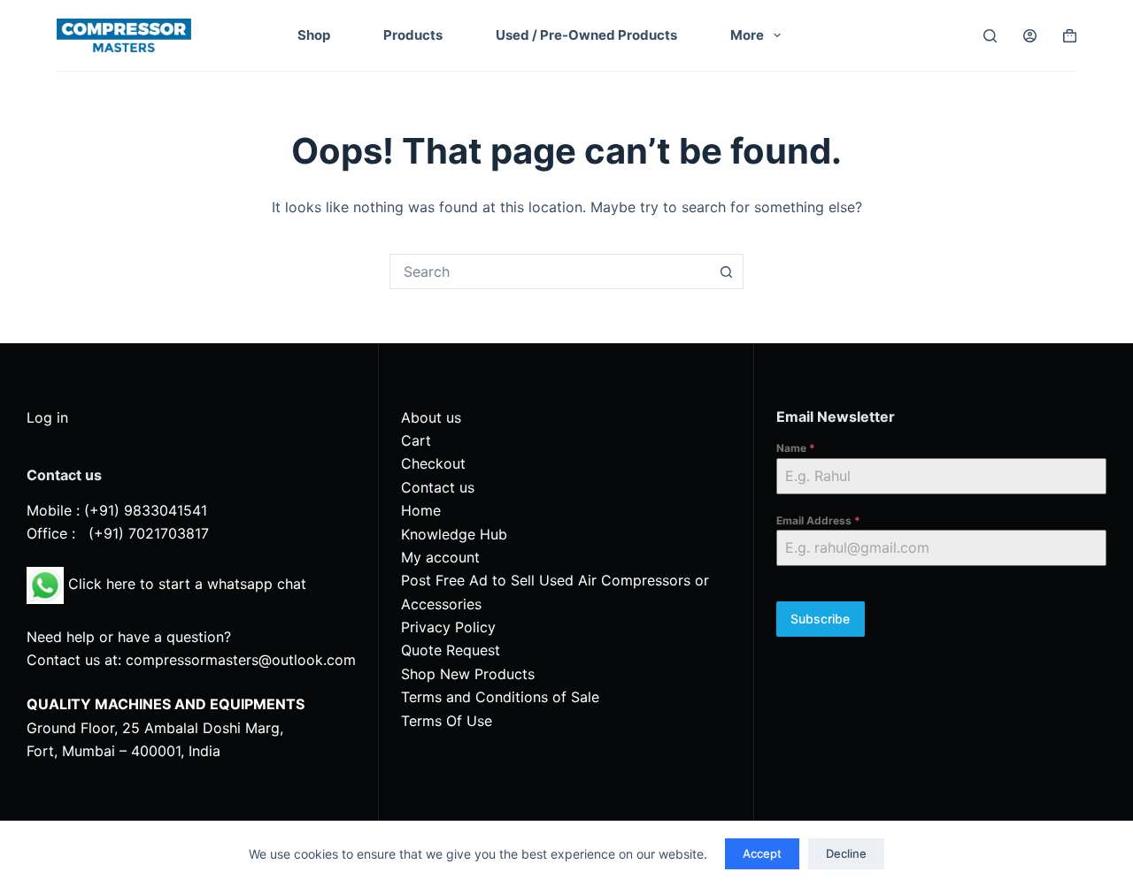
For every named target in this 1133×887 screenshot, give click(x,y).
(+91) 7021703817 (149, 533)
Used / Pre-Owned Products (586, 35)
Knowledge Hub (454, 534)
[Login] (1030, 35)
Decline (846, 853)
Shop (313, 35)
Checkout (433, 463)
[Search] (990, 35)
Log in (47, 417)
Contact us (437, 487)
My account (440, 557)
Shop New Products (468, 674)
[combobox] (549, 271)
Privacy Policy (448, 627)
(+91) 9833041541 (145, 510)
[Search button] (726, 271)
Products (413, 35)
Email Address (818, 520)
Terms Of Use (446, 721)
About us (431, 417)
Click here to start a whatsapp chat (185, 584)
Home (421, 510)
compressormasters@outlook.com (241, 660)
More (747, 35)
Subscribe (820, 618)
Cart (416, 440)
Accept (762, 853)
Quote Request (450, 650)
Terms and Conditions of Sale (500, 697)
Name (795, 448)
